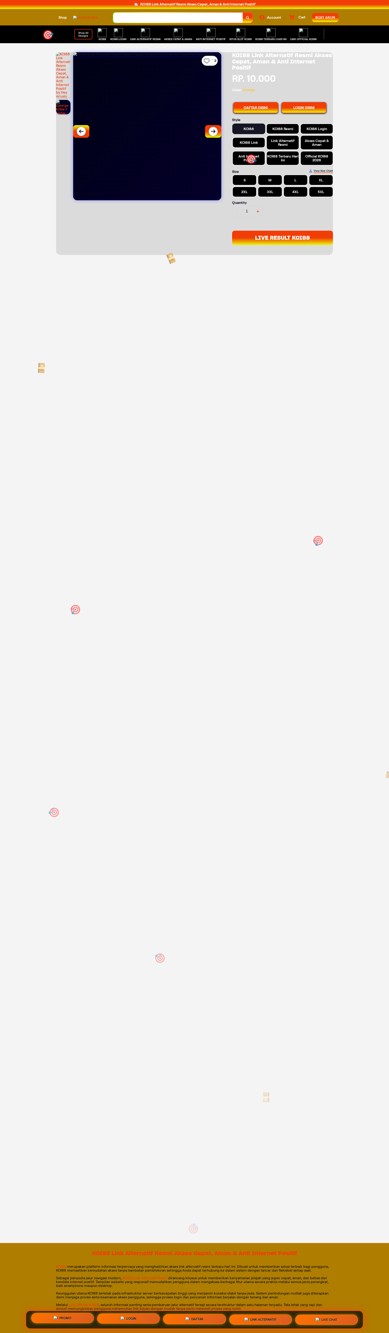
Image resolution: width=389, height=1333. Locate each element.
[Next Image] (213, 131)
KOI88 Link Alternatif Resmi (144, 1278)
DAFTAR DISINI (256, 108)
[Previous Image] (81, 131)
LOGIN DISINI (303, 108)
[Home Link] (85, 18)
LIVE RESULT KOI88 (282, 237)
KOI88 (61, 1266)
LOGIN (131, 1319)
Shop (63, 17)
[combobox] (178, 18)
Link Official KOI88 (84, 1305)
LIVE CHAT (329, 1320)
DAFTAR (197, 1319)
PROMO (65, 1318)
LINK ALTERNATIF (263, 1320)
